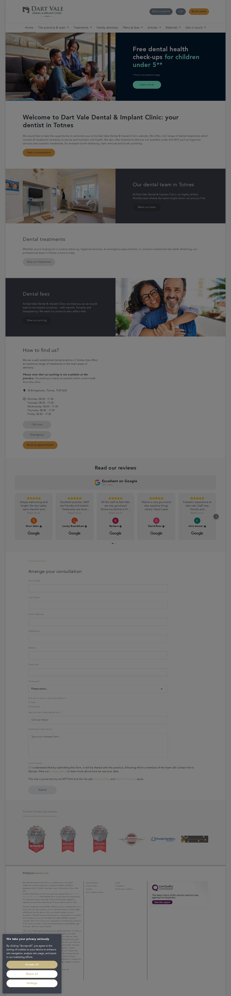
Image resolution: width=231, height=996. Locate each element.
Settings (32, 983)
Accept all (31, 964)
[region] (32, 963)
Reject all (32, 974)
